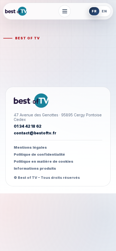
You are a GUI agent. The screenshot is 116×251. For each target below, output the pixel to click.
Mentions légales (30, 147)
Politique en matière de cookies (43, 161)
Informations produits (35, 168)
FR (94, 11)
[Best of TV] (23, 11)
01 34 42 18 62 (27, 126)
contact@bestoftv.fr (35, 133)
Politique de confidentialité (39, 154)
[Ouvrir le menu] (65, 11)
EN (104, 11)
